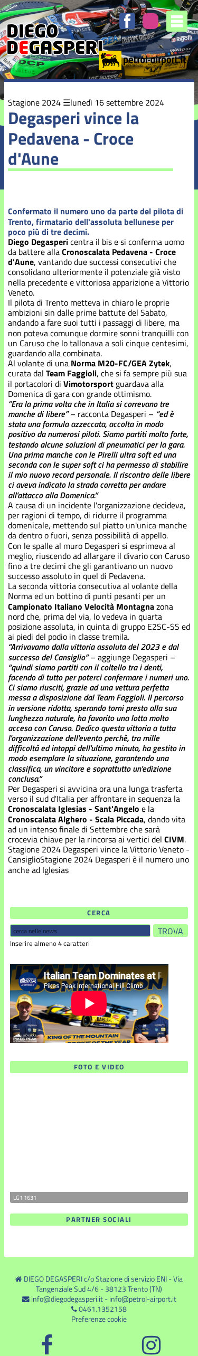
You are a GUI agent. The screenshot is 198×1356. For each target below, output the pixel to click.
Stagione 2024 (34, 102)
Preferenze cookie (99, 1319)
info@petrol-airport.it (142, 1299)
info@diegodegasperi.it (67, 1299)
